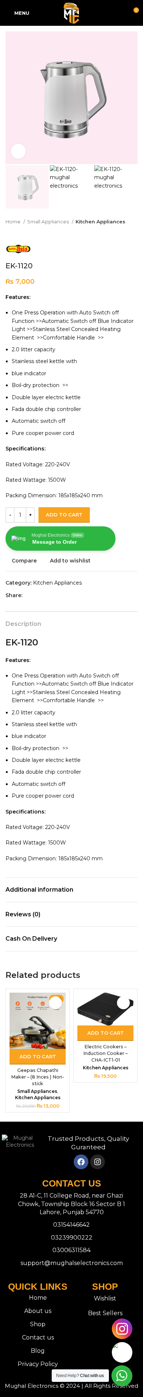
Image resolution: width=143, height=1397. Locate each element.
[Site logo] (71, 12)
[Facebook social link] (28, 595)
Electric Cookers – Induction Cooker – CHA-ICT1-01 (105, 1053)
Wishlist (105, 1298)
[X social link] (37, 595)
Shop (37, 1324)
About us (37, 1310)
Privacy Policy (38, 1364)
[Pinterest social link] (45, 595)
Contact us (38, 1337)
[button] (38, 1057)
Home (14, 221)
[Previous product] (119, 233)
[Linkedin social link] (54, 595)
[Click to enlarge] (18, 151)
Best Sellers (105, 1313)
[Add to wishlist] (55, 1002)
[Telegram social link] (62, 595)
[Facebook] (81, 1161)
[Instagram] (97, 1161)
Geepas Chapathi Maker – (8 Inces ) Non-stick (37, 1076)
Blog (38, 1350)
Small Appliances (48, 221)
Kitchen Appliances (100, 221)
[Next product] (134, 233)
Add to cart (64, 515)
